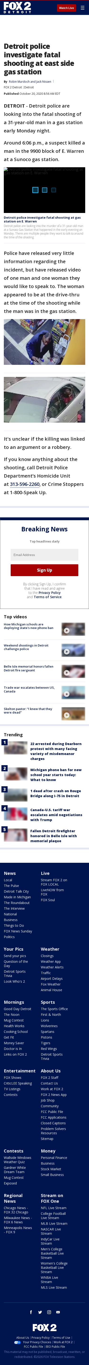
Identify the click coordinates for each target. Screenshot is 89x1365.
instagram (49, 1312)
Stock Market (51, 1169)
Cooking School (16, 1031)
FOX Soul (48, 900)
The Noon (11, 1014)
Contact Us (49, 1083)
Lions (45, 1020)
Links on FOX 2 (15, 1054)
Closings (47, 956)
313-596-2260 (24, 484)
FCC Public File (52, 1111)
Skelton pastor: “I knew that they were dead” (28, 711)
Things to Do (14, 925)
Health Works (14, 1026)
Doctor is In (13, 1048)
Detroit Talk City (16, 891)
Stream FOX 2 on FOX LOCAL (54, 882)
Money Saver (14, 1043)
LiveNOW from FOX (52, 892)
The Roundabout (17, 902)
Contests (11, 1094)
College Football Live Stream (53, 1215)
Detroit (29, 87)
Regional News (13, 1198)
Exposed (10, 1183)
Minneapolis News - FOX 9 (18, 1229)
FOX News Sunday (18, 931)
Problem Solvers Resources (53, 1130)
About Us (51, 1071)
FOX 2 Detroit (13, 87)
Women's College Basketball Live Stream (54, 1267)
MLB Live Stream (54, 1223)
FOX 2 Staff (49, 1077)
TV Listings (12, 1089)
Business (11, 920)
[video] (73, 629)
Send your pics (15, 956)
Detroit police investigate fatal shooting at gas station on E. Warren (42, 219)
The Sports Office (54, 1009)
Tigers (45, 1043)
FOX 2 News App (54, 1094)
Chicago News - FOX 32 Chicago (16, 1210)
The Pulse (11, 885)
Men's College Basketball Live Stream (52, 1253)
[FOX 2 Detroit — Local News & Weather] (17, 7)
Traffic (46, 973)
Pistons (46, 1037)
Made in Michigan (17, 897)
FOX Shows (12, 1077)
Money (48, 1151)
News (10, 873)
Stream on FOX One (52, 1198)
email (58, 1312)
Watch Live (66, 8)
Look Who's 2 (14, 981)
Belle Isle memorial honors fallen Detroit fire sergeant (28, 668)
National (10, 914)
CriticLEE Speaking (18, 1083)
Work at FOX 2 (52, 1089)
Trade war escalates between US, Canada (29, 689)
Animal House (51, 990)
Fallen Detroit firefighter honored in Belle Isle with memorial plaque (53, 836)
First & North (51, 1014)
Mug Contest (14, 1020)
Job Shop (48, 1100)
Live (45, 873)
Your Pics (13, 949)
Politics (9, 937)
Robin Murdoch (19, 82)
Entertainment (20, 1071)
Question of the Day (16, 963)
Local (8, 880)
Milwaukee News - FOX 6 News (18, 1220)
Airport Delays (52, 978)
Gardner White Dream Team (15, 1169)
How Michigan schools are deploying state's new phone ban (28, 626)
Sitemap (47, 1138)
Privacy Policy (50, 592)
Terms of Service (47, 597)
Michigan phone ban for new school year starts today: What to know (56, 775)
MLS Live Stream (54, 1287)
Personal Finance (54, 1157)
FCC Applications (53, 1117)
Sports (48, 1002)
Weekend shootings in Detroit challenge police (26, 647)
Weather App (51, 961)
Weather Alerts (52, 967)
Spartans (47, 1031)
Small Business (52, 1174)
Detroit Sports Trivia (15, 973)
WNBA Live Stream (49, 1279)
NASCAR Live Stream (51, 1231)
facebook (31, 1312)
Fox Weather (51, 984)
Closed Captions (53, 1123)
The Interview (14, 908)
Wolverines (49, 1026)
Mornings (14, 1002)
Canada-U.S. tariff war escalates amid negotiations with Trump (56, 815)
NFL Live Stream (53, 1208)
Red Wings (49, 1048)
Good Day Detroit (17, 1009)
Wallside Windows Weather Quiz (17, 1159)
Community (50, 1106)
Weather (50, 949)
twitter (40, 1312)
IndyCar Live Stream (50, 1241)
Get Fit (9, 1037)
